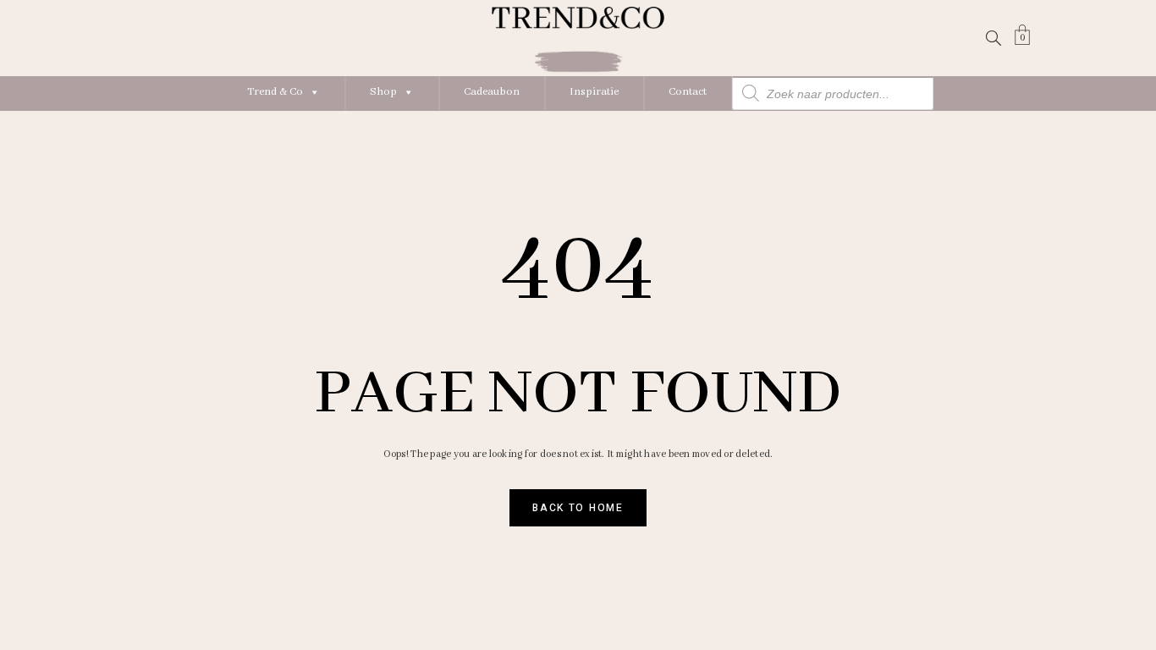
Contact (688, 92)
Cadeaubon (492, 92)
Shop (383, 92)
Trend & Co (275, 92)
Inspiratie (594, 92)
